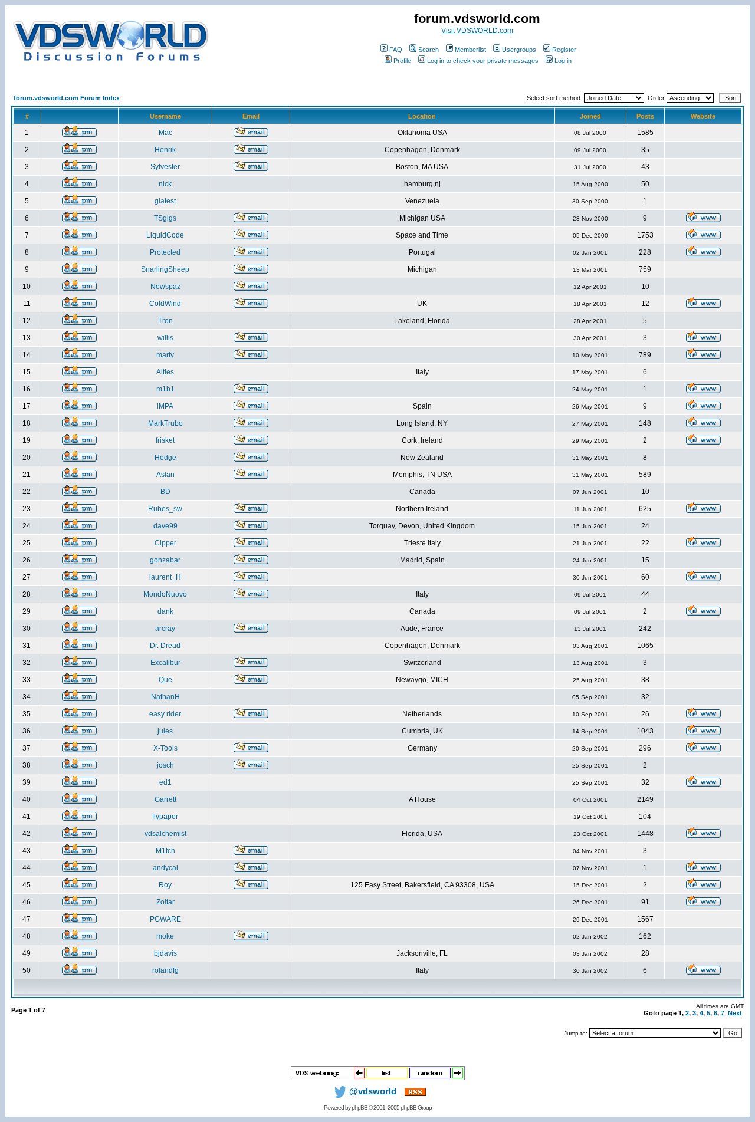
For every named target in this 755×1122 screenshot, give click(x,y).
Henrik (165, 150)
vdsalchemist (165, 834)
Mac (165, 133)
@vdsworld (372, 1091)
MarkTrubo (165, 423)
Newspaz (165, 286)
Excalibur (165, 663)
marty (165, 355)
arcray (165, 628)
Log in (563, 60)
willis (165, 338)
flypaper (165, 816)
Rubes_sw (165, 509)
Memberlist (470, 49)
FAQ (395, 49)
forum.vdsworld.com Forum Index (67, 97)
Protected (165, 252)
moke (165, 936)
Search (428, 49)
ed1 (165, 782)
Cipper (165, 543)
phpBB (359, 1107)
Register (564, 49)
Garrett (165, 799)
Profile (402, 60)
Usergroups (519, 49)
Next (735, 1012)
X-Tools (165, 748)
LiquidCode (165, 235)
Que (165, 680)
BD (165, 492)
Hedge (165, 457)
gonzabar (165, 560)
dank (165, 611)
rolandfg (165, 970)
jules (165, 731)
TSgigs (165, 218)
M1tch (165, 851)
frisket (165, 440)
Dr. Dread (165, 645)
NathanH (165, 697)
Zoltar (165, 902)
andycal (165, 868)
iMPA (165, 406)
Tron (165, 321)
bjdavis (165, 953)
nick (165, 184)
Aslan (165, 474)
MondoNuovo (165, 594)
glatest (165, 201)
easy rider (165, 714)
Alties (165, 372)
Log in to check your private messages (483, 60)
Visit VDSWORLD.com (477, 31)
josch (165, 765)
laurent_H (165, 577)
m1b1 (165, 389)
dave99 (165, 526)
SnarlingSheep (165, 269)
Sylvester (165, 167)
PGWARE (165, 919)
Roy (165, 885)
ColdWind (165, 304)
